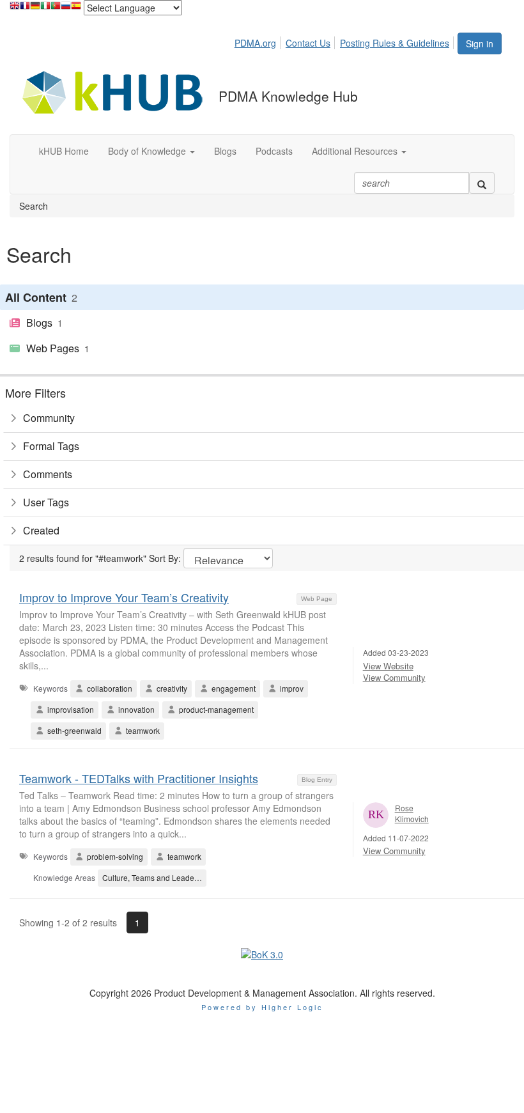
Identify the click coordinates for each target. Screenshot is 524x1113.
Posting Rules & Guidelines (394, 42)
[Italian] (45, 9)
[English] (15, 9)
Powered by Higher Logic (262, 1007)
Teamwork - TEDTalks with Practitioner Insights (138, 778)
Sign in (479, 43)
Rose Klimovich (412, 813)
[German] (35, 9)
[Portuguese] (55, 9)
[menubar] (345, 41)
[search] (482, 183)
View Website (388, 666)
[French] (25, 9)
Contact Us (308, 42)
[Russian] (66, 9)
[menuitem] (258, 41)
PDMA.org (255, 42)
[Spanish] (76, 9)
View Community (394, 677)
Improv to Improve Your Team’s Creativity (124, 597)
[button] (151, 151)
